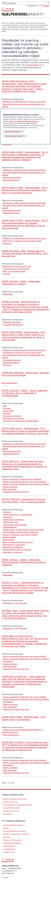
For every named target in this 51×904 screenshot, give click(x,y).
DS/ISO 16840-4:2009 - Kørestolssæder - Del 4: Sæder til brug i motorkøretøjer (24, 718)
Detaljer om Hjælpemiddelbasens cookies (23, 121)
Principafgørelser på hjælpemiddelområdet (17, 805)
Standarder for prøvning (11, 811)
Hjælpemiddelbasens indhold (13, 825)
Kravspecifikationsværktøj (11, 808)
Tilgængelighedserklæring (12, 843)
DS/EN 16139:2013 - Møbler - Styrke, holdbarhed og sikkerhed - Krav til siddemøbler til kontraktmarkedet (24, 393)
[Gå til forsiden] (17, 14)
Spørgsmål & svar (9, 852)
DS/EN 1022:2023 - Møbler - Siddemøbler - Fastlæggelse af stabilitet (21, 282)
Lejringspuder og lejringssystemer (16, 268)
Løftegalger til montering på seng (16, 491)
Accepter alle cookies (12, 132)
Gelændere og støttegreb (13, 552)
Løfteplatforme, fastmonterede (15, 603)
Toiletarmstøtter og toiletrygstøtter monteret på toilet (23, 529)
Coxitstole (7, 413)
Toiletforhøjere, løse (10, 522)
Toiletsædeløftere (9, 527)
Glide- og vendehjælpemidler (14, 271)
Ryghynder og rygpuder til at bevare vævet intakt (22, 241)
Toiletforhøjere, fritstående (13, 519)
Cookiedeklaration (9, 849)
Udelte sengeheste (10, 486)
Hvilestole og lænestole (12, 416)
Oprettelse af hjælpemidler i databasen (16, 834)
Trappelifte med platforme (13, 324)
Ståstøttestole (8, 411)
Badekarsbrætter (9, 537)
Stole (5, 406)
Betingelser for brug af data (12, 840)
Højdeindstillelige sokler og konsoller (17, 549)
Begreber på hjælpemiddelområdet (15, 799)
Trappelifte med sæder (12, 322)
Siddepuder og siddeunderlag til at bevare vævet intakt (24, 101)
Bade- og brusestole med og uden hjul (18, 542)
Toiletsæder (7, 517)
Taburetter (7, 408)
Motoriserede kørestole (12, 177)
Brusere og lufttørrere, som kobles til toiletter (20, 534)
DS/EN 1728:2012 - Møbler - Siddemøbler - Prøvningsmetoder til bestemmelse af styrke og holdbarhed (24, 562)
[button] (41, 13)
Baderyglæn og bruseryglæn (14, 544)
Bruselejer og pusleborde (13, 547)
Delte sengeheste (10, 489)
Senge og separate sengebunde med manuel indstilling (24, 481)
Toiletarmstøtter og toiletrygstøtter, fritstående (20, 532)
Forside (11, 23)
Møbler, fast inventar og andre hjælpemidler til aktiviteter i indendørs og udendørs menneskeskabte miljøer (25, 25)
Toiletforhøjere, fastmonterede (14, 524)
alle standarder (33, 65)
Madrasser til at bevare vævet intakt (17, 266)
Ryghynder (7, 144)
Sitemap (6, 828)
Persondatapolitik (9, 846)
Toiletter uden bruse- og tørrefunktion (17, 514)
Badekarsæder (8, 539)
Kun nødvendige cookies (13, 136)
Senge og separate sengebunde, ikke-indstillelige (22, 479)
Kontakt (5, 877)
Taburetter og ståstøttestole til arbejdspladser (20, 421)
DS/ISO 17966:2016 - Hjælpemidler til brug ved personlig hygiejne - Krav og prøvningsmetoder (23, 500)
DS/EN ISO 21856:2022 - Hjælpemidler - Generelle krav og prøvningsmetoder (25, 374)
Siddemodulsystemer (11, 180)
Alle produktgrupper (9, 383)
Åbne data (6, 837)
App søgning (7, 814)
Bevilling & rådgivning (10, 802)
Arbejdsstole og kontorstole (13, 418)
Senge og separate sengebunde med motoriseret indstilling (26, 484)
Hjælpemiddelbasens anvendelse (14, 831)
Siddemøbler (8, 294)
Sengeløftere (8, 661)
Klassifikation (19, 23)
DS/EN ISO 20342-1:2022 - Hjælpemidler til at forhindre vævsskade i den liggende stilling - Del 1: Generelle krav (25, 253)
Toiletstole (7, 512)
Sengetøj (6, 273)
